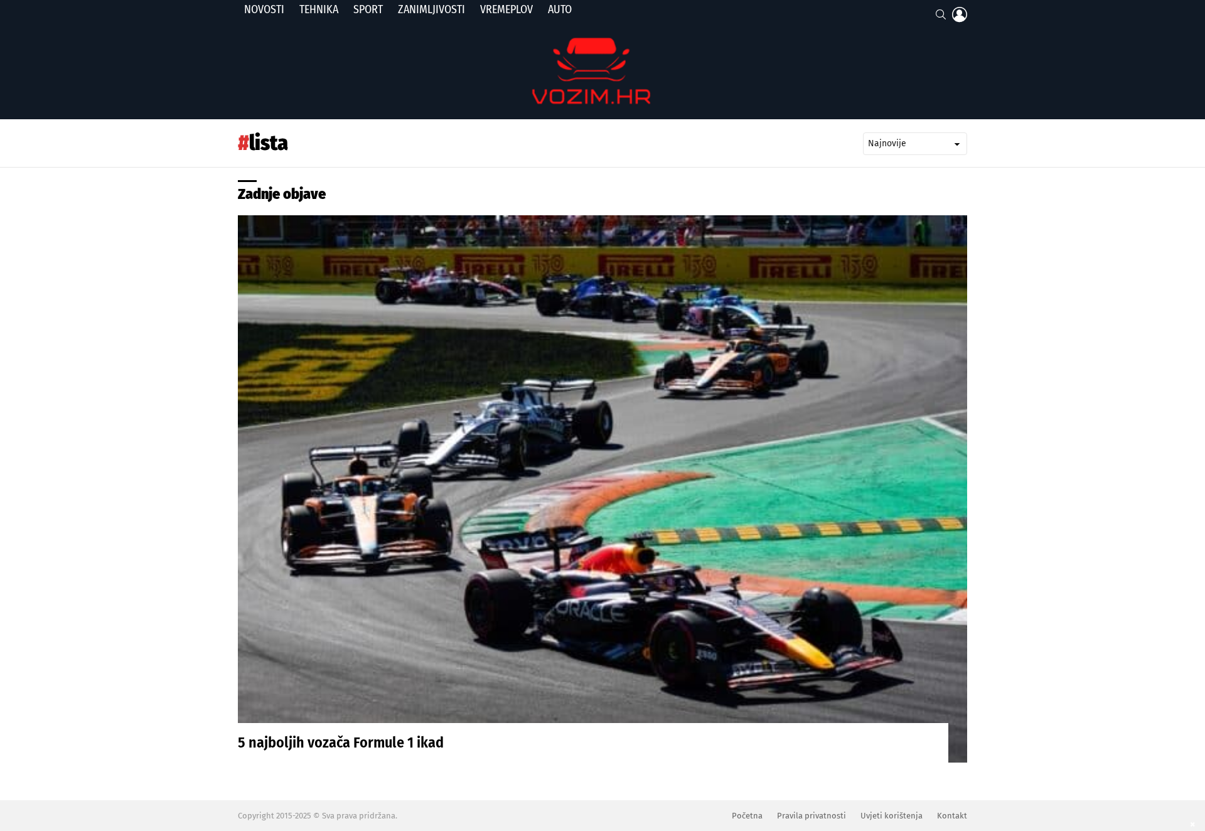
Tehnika (318, 9)
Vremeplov (506, 9)
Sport (368, 9)
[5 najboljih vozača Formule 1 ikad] (602, 489)
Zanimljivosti (431, 9)
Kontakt (952, 815)
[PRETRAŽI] (941, 14)
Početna (747, 815)
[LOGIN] (959, 14)
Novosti (264, 9)
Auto (560, 9)
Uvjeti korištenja (891, 815)
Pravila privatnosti (811, 815)
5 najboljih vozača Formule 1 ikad (341, 742)
